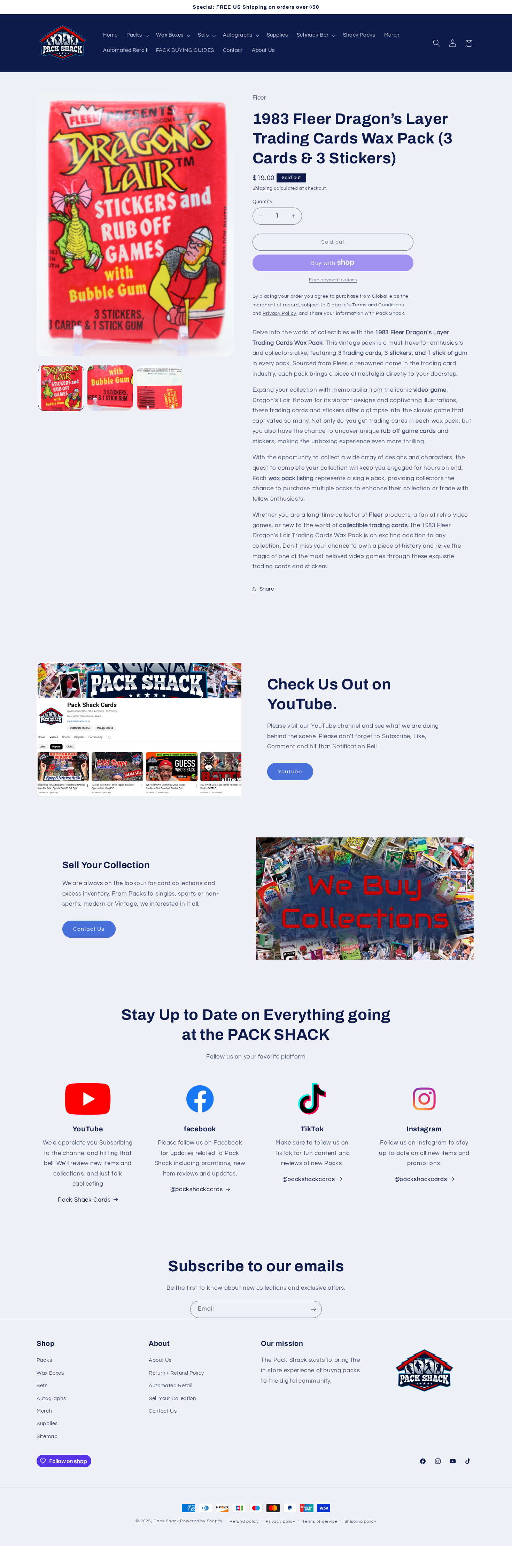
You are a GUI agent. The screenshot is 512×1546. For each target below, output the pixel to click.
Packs (44, 1360)
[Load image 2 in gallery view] (110, 388)
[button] (137, 35)
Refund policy (244, 1521)
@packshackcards (308, 1179)
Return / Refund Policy (176, 1373)
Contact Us (89, 929)
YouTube (290, 771)
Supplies (47, 1423)
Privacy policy (280, 1521)
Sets (42, 1385)
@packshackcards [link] (196, 1189)
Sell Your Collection (172, 1398)
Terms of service (320, 1521)
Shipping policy (360, 1521)
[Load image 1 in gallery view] (61, 388)
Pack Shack (166, 1521)
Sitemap (47, 1436)
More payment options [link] (333, 280)
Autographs (51, 1398)
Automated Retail (171, 1385)
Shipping (263, 188)
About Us (160, 1360)
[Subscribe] (313, 1309)
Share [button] (266, 588)
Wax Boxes (50, 1373)
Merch (44, 1411)
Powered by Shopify (201, 1521)
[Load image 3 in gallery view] (160, 388)
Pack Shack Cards (84, 1200)
